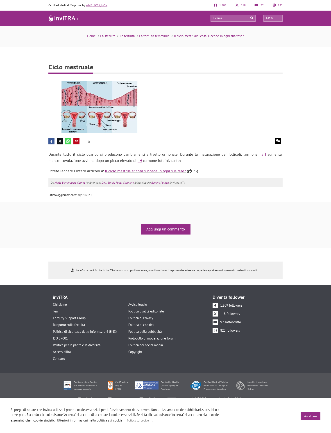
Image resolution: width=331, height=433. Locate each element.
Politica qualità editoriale (146, 311)
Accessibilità (62, 351)
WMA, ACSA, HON (96, 5)
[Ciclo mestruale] (101, 107)
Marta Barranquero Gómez (69, 183)
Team (56, 311)
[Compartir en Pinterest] (76, 141)
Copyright (135, 351)
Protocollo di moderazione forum (151, 338)
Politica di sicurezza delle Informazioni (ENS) (85, 331)
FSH (262, 154)
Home (91, 36)
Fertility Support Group (69, 318)
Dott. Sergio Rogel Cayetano (118, 183)
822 (280, 5)
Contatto (59, 358)
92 (262, 5)
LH (140, 160)
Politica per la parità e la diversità (76, 345)
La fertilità (127, 36)
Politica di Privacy (140, 318)
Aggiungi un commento (165, 229)
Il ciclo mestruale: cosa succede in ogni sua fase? (209, 36)
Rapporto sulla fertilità (69, 324)
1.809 (222, 5)
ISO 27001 (60, 338)
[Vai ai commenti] (278, 141)
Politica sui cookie (138, 420)
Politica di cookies (141, 324)
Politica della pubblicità (145, 331)
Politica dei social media (145, 345)
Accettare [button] (310, 416)
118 (243, 5)
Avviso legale (137, 304)
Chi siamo (60, 304)
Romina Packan (160, 183)
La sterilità (107, 36)
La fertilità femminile (154, 36)
